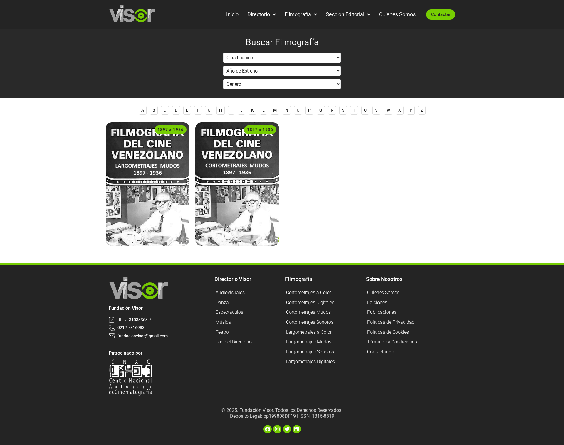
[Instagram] (277, 429)
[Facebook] (267, 429)
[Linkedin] (297, 429)
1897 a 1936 (170, 129)
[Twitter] (287, 429)
